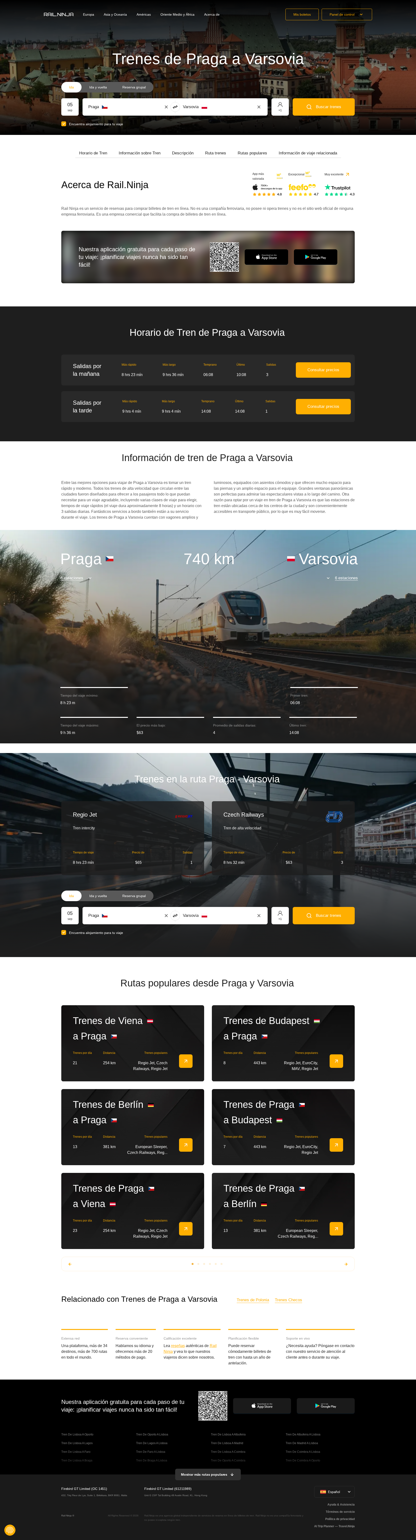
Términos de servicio (340, 1512)
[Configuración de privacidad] (9, 1530)
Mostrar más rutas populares (204, 1474)
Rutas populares (252, 153)
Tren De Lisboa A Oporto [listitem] (77, 1434)
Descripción (183, 153)
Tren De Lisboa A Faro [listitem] (75, 1452)
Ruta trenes (215, 153)
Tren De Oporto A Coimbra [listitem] (228, 1460)
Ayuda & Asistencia (341, 1504)
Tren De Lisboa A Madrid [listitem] (227, 1443)
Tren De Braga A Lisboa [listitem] (151, 1460)
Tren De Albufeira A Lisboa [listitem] (303, 1434)
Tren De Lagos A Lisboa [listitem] (151, 1443)
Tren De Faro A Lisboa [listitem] (150, 1452)
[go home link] (58, 14)
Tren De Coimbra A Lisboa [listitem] (303, 1452)
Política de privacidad (340, 1519)
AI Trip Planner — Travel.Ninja (334, 1526)
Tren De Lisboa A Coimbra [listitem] (228, 1452)
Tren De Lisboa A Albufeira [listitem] (228, 1434)
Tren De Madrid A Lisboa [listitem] (302, 1443)
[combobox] (115, 107)
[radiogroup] (107, 87)
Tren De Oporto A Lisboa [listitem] (152, 1434)
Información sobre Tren (139, 153)
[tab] (93, 153)
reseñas (178, 1346)
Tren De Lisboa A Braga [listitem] (76, 1460)
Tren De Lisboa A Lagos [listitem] (77, 1443)
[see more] (186, 1061)
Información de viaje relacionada (308, 153)
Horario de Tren (93, 153)
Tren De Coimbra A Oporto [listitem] (303, 1460)
